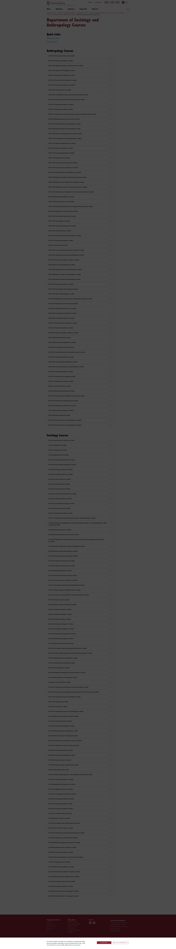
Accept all (104, 942)
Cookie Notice (76, 945)
